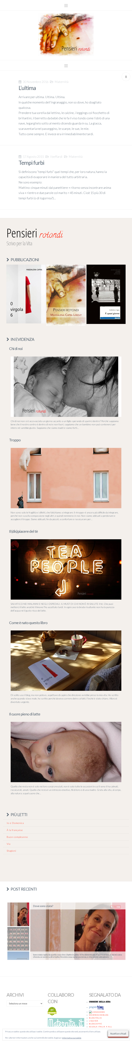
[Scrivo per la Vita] (66, 55)
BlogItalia (95, 1018)
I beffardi (56, 156)
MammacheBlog (99, 1015)
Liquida (93, 1021)
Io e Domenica (15, 822)
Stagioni (11, 850)
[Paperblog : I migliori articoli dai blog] (97, 1007)
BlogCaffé (95, 1024)
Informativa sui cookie (71, 1037)
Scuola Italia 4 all (100, 1027)
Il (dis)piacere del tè (23, 531)
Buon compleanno (17, 836)
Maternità (61, 82)
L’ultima (27, 87)
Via (8, 843)
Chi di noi (16, 348)
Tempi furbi (31, 162)
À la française (15, 830)
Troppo (15, 440)
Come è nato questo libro (28, 622)
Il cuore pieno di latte (24, 714)
